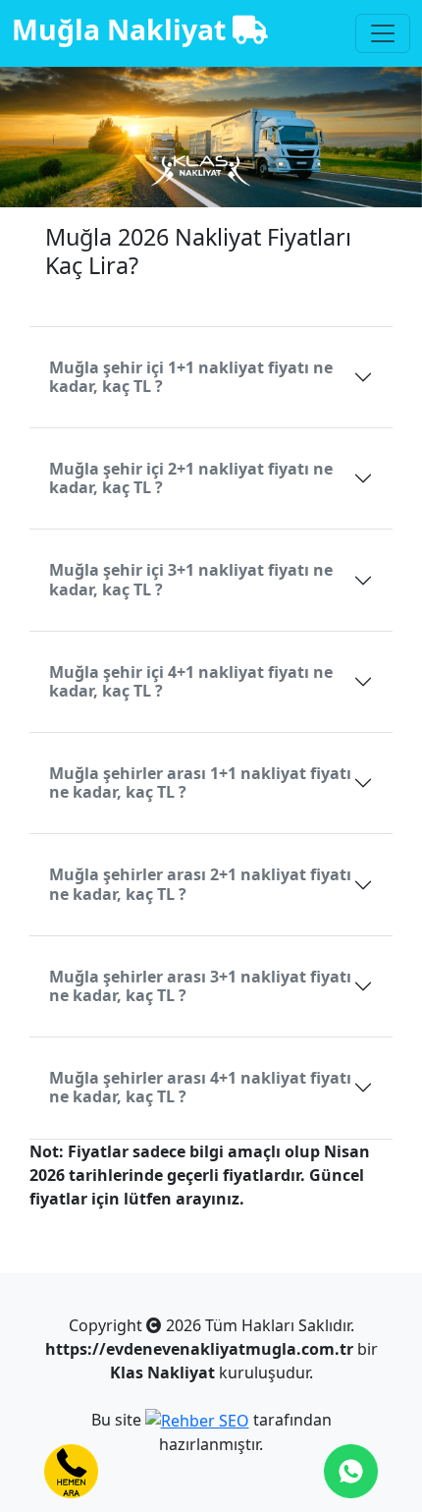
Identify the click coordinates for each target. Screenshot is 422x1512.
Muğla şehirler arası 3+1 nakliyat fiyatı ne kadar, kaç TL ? (200, 986)
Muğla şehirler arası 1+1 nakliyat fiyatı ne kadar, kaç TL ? (200, 782)
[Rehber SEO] (197, 1419)
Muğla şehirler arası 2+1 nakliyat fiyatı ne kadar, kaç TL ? (200, 884)
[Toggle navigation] (382, 33)
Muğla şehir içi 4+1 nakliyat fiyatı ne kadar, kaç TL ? (191, 681)
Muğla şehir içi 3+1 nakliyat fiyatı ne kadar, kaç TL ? (191, 579)
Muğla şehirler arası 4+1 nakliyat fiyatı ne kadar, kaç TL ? (200, 1087)
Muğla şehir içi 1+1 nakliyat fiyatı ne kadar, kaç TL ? (191, 377)
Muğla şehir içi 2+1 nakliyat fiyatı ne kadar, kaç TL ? (191, 478)
